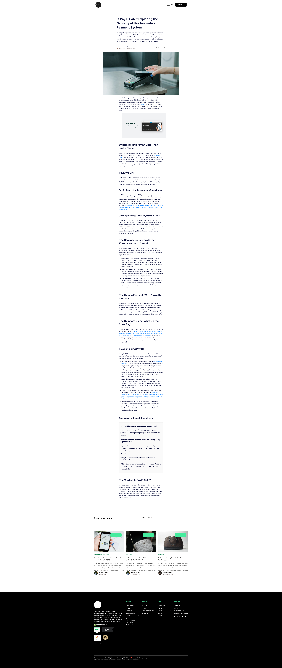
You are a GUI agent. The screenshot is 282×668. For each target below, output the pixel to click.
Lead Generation (130, 613)
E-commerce (98, 554)
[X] (159, 48)
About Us (144, 605)
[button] (165, 518)
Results (144, 608)
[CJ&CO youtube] (182, 617)
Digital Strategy (130, 605)
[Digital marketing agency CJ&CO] (98, 5)
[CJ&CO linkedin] (179, 617)
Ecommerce (129, 610)
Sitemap (160, 613)
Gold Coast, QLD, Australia (181, 613)
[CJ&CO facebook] (174, 617)
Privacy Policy (161, 605)
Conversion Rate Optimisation (130, 621)
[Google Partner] (97, 638)
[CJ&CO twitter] (185, 617)
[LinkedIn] (161, 48)
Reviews (118, 14)
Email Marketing (130, 625)
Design (128, 615)
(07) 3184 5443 (178, 608)
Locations (160, 610)
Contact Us (145, 613)
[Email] (164, 48)
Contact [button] (180, 4)
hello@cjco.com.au (179, 610)
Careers (160, 615)
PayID (142, 104)
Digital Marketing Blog (148, 610)
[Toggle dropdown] (139, 616)
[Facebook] (156, 48)
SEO (127, 618)
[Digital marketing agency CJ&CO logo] (97, 604)
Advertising (129, 608)
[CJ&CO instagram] (177, 617)
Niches (160, 608)
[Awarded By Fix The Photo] (106, 637)
